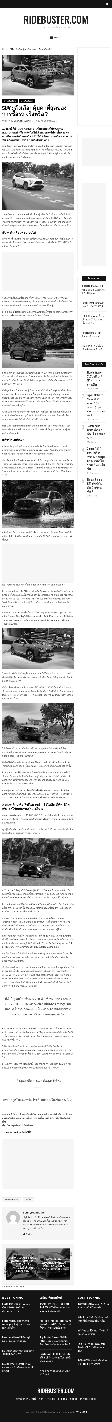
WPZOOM (81, 1411)
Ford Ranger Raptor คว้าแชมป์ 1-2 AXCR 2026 (93, 304)
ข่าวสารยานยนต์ (26, 1399)
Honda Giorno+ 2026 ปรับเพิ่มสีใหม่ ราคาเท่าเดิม (95, 378)
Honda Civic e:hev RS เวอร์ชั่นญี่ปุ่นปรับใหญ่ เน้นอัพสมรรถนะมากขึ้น (16, 1307)
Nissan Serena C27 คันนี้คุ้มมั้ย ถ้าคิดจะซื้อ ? (94, 485)
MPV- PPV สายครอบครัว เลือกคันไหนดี (55, 1372)
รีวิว (41, 1399)
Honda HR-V (55, 953)
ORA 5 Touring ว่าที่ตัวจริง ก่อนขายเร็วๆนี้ (92, 347)
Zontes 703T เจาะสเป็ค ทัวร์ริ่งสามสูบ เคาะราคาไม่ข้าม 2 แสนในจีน (96, 458)
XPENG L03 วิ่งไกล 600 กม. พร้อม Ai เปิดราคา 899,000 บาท (93, 289)
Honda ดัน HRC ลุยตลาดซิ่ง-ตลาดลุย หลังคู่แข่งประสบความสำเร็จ (16, 1324)
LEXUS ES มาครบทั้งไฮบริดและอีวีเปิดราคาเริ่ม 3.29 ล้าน (93, 319)
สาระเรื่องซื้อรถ (10, 101)
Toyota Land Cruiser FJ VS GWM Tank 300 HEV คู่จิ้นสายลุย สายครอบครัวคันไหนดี (55, 1307)
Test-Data (62, 1399)
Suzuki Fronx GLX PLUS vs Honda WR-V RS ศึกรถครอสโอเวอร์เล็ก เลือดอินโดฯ (56, 1357)
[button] (56, 37)
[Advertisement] (38, 271)
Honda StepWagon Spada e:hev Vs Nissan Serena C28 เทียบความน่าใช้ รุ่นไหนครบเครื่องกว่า (56, 1324)
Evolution (51, 1399)
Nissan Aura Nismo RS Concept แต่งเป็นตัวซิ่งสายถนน (16, 1338)
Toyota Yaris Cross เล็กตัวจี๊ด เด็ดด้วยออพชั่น (96, 432)
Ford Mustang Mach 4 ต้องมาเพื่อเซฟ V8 (91, 334)
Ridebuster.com (56, 19)
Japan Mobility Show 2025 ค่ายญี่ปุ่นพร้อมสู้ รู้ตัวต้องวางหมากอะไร (96, 405)
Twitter (29, 1234)
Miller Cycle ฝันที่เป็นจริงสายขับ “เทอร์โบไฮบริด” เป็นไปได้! (93, 1318)
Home (5, 49)
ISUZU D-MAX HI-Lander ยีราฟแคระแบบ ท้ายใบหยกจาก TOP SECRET (18, 1367)
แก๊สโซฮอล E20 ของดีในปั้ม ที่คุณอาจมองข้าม (92, 1332)
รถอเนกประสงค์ (11, 1199)
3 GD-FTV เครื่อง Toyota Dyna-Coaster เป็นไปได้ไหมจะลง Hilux (91, 1347)
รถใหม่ (29, 1199)
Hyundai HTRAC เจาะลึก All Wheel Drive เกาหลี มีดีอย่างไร (93, 1305)
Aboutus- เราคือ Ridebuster (83, 1399)
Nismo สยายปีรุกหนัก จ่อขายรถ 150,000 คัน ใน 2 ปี (18, 1352)
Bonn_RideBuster (22, 120)
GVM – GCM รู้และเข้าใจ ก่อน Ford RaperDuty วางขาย (92, 1361)
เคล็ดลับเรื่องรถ (27, 101)
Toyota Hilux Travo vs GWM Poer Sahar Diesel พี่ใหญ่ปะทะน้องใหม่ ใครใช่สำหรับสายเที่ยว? (55, 1340)
